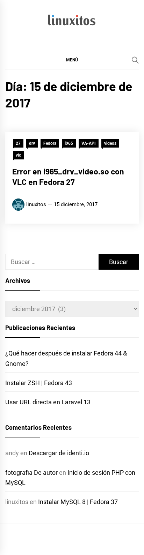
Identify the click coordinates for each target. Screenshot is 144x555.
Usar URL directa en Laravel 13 (48, 402)
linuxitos (36, 204)
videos (110, 143)
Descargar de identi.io (59, 453)
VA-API (88, 143)
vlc (18, 155)
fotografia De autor (31, 472)
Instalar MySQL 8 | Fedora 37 (78, 501)
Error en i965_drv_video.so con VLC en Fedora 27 (68, 176)
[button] (72, 59)
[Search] (135, 60)
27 (18, 143)
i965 (69, 143)
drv (32, 143)
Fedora (49, 143)
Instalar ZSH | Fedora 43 (38, 383)
